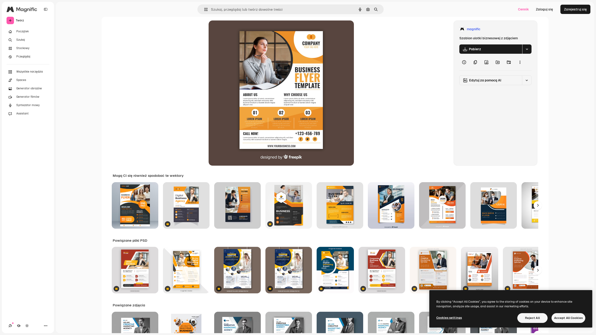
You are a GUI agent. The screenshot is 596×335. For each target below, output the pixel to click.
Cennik (523, 9)
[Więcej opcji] (520, 62)
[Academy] (18, 325)
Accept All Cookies (568, 318)
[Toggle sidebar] (45, 9)
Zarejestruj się (575, 9)
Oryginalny (241, 29)
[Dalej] (538, 205)
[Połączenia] (10, 325)
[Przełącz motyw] (27, 325)
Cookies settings (449, 318)
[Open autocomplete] (204, 9)
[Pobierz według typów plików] (527, 49)
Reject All (532, 318)
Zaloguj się (544, 9)
